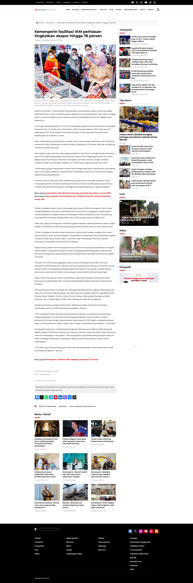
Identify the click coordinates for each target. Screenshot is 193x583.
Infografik (125, 267)
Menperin (63, 406)
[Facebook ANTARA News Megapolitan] (132, 2)
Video (122, 230)
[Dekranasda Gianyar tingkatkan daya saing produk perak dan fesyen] (47, 461)
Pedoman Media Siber (139, 554)
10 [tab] (154, 264)
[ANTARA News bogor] (46, 9)
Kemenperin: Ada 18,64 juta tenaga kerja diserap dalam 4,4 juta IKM (78, 193)
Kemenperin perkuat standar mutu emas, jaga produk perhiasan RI (47, 505)
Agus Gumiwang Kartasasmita (82, 406)
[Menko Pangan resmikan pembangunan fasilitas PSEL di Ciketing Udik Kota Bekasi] (124, 173)
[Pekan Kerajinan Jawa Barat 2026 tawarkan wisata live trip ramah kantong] (75, 428)
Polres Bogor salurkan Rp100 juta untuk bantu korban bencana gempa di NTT (143, 183)
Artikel (119, 9)
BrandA (133, 558)
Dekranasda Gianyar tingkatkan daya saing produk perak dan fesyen (45, 474)
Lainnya (151, 9)
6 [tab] (141, 264)
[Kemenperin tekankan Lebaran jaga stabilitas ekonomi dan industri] (103, 461)
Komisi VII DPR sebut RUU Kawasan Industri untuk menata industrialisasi (142, 148)
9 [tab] (151, 264)
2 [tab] (135, 227)
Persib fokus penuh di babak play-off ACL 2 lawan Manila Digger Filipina (143, 39)
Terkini (58, 2)
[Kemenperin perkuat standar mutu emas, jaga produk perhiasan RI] (47, 492)
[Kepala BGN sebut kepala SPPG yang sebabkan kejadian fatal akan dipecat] (124, 51)
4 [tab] (142, 227)
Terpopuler (67, 2)
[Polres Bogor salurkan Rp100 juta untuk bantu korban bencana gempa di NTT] (124, 184)
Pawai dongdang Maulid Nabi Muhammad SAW (138, 218)
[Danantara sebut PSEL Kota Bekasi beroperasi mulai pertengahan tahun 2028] (124, 161)
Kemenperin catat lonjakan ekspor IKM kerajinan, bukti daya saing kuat (102, 505)
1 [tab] (132, 227)
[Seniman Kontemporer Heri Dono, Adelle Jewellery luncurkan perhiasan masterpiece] (47, 428)
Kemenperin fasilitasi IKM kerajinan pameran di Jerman (71, 359)
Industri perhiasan (47, 406)
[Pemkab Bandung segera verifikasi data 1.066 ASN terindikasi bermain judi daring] (124, 63)
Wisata (142, 9)
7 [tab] (144, 264)
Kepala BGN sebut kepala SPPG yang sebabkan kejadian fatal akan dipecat (144, 50)
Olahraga (102, 546)
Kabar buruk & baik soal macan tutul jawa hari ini (139, 255)
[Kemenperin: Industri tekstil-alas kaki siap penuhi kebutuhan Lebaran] (75, 461)
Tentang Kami (136, 550)
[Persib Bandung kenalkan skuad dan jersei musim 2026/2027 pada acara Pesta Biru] (124, 74)
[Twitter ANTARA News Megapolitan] (137, 2)
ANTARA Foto (136, 562)
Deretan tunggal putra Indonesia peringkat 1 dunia (137, 337)
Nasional (75, 9)
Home (68, 9)
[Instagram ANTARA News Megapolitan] (141, 2)
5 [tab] (146, 227)
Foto (122, 194)
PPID (132, 569)
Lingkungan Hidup (130, 9)
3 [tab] (139, 227)
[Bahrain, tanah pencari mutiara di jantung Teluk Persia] (75, 492)
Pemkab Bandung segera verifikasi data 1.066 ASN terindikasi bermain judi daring (144, 62)
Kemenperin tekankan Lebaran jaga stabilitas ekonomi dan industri (100, 474)
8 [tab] (147, 264)
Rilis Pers (85, 2)
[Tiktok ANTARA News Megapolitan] (150, 2)
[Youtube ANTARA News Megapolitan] (146, 2)
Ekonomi (50, 23)
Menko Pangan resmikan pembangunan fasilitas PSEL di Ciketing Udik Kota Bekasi (143, 171)
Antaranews (40, 2)
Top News (76, 2)
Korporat (133, 565)
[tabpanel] (138, 213)
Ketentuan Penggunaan (140, 542)
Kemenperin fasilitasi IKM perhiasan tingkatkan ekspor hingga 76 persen (86, 23)
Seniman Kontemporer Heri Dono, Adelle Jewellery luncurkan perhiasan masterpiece (46, 442)
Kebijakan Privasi (137, 546)
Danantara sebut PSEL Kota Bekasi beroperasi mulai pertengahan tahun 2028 (143, 160)
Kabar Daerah (72, 538)
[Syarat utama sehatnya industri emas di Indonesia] (103, 428)
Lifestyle (103, 9)
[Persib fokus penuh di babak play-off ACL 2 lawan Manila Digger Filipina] (124, 40)
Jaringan (133, 538)
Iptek (111, 9)
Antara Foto (50, 2)
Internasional (103, 542)
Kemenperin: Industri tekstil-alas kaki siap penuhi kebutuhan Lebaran (75, 474)
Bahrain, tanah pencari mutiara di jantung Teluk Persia (73, 505)
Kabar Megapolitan (88, 9)
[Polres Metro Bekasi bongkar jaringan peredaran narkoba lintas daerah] (138, 119)
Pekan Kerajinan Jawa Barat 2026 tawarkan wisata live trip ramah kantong (74, 441)
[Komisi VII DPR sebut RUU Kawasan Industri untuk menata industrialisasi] (124, 150)
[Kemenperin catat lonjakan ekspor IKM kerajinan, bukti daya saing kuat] (103, 492)
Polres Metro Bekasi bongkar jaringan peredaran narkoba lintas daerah (138, 137)
